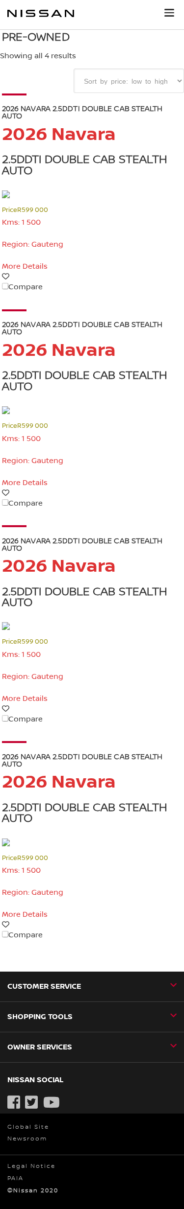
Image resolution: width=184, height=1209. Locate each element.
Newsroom (27, 1138)
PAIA (15, 1178)
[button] (169, 13)
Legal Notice (31, 1166)
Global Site (28, 1127)
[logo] (40, 15)
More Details (25, 266)
